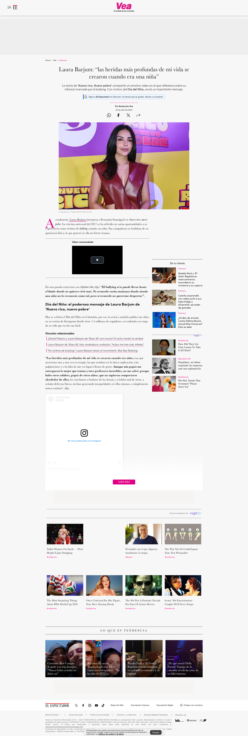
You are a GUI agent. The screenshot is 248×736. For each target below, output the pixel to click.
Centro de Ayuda (76, 691)
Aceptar (155, 732)
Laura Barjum (78, 219)
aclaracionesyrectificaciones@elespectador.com (64, 703)
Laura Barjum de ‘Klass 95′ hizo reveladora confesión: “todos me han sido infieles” (96, 344)
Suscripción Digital (164, 681)
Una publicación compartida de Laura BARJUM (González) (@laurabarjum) (84, 478)
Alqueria (128, 557)
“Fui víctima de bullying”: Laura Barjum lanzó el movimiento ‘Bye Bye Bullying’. (93, 350)
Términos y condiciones (126, 691)
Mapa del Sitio (117, 681)
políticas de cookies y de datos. (111, 734)
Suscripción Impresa (140, 681)
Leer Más (124, 482)
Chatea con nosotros (193, 681)
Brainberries (52, 557)
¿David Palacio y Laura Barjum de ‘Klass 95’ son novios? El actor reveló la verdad (95, 338)
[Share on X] (128, 115)
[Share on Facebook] (118, 115)
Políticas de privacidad (99, 691)
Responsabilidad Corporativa (156, 691)
